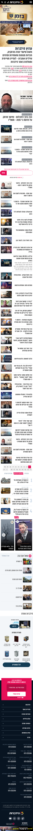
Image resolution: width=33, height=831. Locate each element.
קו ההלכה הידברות (11, 765)
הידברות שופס (12, 788)
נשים (12, 68)
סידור (28, 737)
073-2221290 (28, 784)
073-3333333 (28, 790)
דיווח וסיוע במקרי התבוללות (9, 773)
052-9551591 (27, 778)
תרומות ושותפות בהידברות (9, 744)
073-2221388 (28, 753)
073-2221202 (28, 797)
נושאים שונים (26, 723)
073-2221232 (28, 761)
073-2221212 (12, 747)
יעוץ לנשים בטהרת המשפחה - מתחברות (26, 766)
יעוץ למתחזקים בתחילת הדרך (26, 758)
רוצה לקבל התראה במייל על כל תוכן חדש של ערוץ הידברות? (16, 169)
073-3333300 (12, 768)
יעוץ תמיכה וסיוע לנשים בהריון (26, 774)
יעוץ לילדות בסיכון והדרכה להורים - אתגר (9, 758)
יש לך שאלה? (6, 556)
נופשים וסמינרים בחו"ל (26, 794)
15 (19, 469)
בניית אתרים (25, 824)
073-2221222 (28, 747)
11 (30, 469)
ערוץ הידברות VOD (27, 66)
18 (11, 469)
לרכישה (14, 626)
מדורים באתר (26, 709)
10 (5, 467)
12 (28, 469)
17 (14, 469)
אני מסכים (16, 178)
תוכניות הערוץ (26, 714)
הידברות (28, 705)
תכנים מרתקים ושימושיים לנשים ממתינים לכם (20, 80)
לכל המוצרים (16, 664)
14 (22, 469)
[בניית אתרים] (24, 823)
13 (25, 469)
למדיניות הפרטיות (13, 178)
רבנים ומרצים (26, 728)
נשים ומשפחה (26, 733)
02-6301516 (28, 769)
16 (17, 469)
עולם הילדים (26, 719)
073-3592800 (12, 753)
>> (4, 469)
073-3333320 (12, 761)
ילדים (20, 70)
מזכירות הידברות (27, 744)
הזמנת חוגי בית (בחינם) (26, 782)
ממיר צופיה (29, 788)
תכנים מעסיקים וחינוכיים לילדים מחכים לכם (20, 76)
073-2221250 (12, 790)
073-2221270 (12, 784)
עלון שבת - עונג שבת (26, 751)
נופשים (14, 782)
